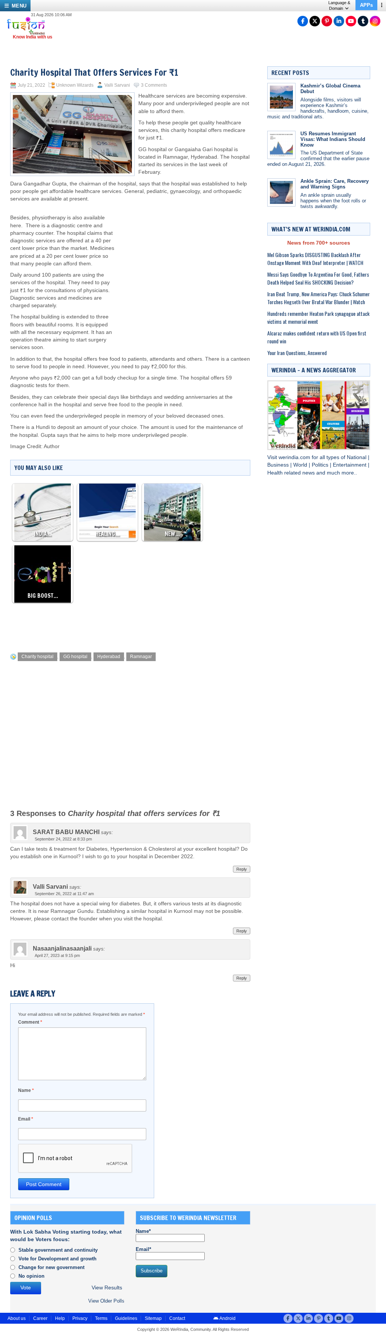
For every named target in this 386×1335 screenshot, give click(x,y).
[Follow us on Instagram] (375, 21)
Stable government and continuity (58, 1250)
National (357, 457)
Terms (101, 1318)
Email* (143, 1249)
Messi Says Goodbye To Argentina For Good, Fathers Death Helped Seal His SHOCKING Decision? (318, 278)
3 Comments (154, 85)
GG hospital (75, 656)
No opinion (31, 1276)
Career (40, 1318)
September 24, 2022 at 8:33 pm (63, 839)
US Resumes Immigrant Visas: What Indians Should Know (332, 139)
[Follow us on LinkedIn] (339, 21)
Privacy (79, 1318)
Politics (321, 465)
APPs (366, 5)
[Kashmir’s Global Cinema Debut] (281, 97)
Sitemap (153, 1318)
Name (26, 1090)
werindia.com (295, 457)
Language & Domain (339, 5)
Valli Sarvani (117, 85)
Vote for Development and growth (57, 1259)
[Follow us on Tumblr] (363, 21)
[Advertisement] (184, 263)
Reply (241, 869)
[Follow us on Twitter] (314, 21)
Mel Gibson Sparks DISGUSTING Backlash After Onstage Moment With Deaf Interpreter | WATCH (315, 258)
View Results (107, 1288)
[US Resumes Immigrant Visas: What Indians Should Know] (281, 145)
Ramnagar (141, 656)
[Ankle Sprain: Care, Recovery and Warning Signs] (281, 192)
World (301, 465)
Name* (143, 1231)
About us (17, 1318)
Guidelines (126, 1318)
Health (275, 473)
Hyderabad (108, 656)
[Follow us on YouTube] (351, 21)
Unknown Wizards (74, 85)
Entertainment (350, 465)
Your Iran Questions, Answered (297, 353)
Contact (177, 1318)
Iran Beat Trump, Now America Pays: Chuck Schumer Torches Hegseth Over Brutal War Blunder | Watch (318, 298)
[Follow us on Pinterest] (327, 21)
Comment (30, 1022)
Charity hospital (37, 656)
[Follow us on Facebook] (302, 21)
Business (278, 465)
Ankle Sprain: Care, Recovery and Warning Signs (334, 184)
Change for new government (51, 1267)
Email (25, 1119)
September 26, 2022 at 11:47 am (64, 893)
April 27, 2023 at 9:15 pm (57, 955)
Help (60, 1318)
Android (227, 1318)
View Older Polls (106, 1301)
